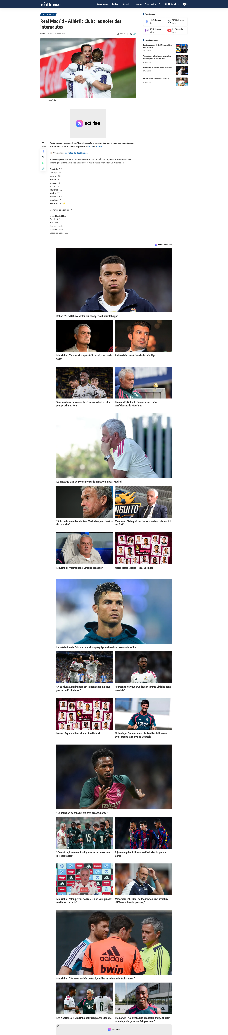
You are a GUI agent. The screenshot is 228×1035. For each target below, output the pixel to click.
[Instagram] (172, 4)
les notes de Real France (76, 153)
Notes (51, 15)
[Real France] (55, 4)
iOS (91, 146)
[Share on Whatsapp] (43, 163)
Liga (44, 15)
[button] (159, 4)
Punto (42, 34)
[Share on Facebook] (127, 34)
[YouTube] (169, 4)
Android (99, 146)
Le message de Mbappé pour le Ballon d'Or (157, 67)
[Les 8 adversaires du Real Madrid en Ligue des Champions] (182, 48)
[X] (165, 4)
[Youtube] (177, 30)
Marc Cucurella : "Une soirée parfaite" (156, 79)
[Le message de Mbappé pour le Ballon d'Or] (182, 70)
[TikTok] (175, 4)
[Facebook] (163, 4)
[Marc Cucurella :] (182, 82)
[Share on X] (131, 34)
